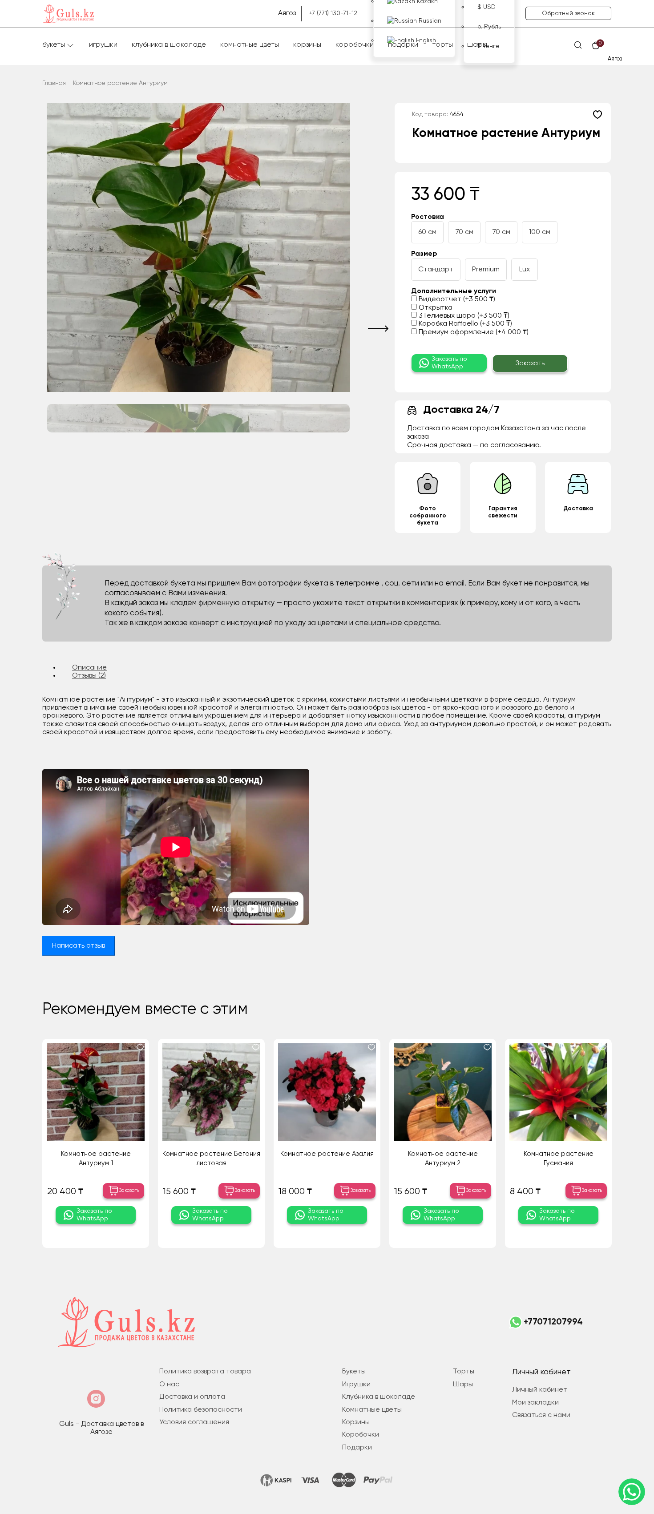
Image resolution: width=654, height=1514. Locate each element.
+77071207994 (553, 1322)
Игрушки (103, 44)
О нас (169, 1384)
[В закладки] (597, 114)
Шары (477, 44)
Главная (54, 83)
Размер (424, 254)
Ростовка (427, 217)
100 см (539, 232)
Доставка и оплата (192, 1397)
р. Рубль (489, 27)
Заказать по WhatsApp (449, 363)
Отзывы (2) (89, 675)
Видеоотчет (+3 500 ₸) (456, 299)
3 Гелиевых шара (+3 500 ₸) (463, 315)
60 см (427, 232)
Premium (486, 269)
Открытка (434, 307)
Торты (442, 44)
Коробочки (354, 44)
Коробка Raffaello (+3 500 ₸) (464, 323)
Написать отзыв (78, 945)
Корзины (307, 44)
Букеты (53, 44)
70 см (464, 232)
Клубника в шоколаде (169, 44)
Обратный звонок (568, 13)
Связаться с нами (541, 1415)
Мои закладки (535, 1402)
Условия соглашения (194, 1422)
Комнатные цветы (249, 44)
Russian (429, 21)
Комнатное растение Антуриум (120, 83)
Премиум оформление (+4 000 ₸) (473, 332)
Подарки (403, 44)
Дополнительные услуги (453, 291)
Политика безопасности (200, 1409)
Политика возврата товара (205, 1371)
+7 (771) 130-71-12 (333, 13)
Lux (524, 269)
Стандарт (435, 269)
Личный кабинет (539, 1389)
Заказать (530, 363)
